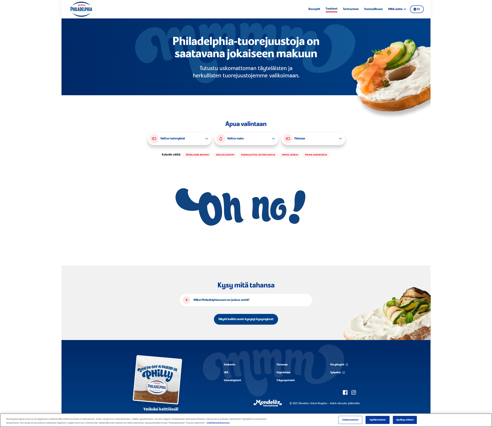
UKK (226, 372)
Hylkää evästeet (378, 420)
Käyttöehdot (283, 372)
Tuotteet (331, 9)
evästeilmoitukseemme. (218, 423)
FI (418, 9)
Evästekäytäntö (232, 380)
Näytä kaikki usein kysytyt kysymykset (246, 319)
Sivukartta (229, 364)
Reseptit (314, 9)
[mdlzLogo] (267, 403)
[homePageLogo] (81, 9)
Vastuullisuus (373, 9)
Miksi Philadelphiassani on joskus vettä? (221, 300)
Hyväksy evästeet (405, 420)
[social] (345, 392)
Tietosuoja (282, 364)
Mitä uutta (395, 9)
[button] (180, 138)
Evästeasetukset (350, 420)
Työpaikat (335, 372)
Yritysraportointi (286, 380)
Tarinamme (351, 9)
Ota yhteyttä (337, 364)
